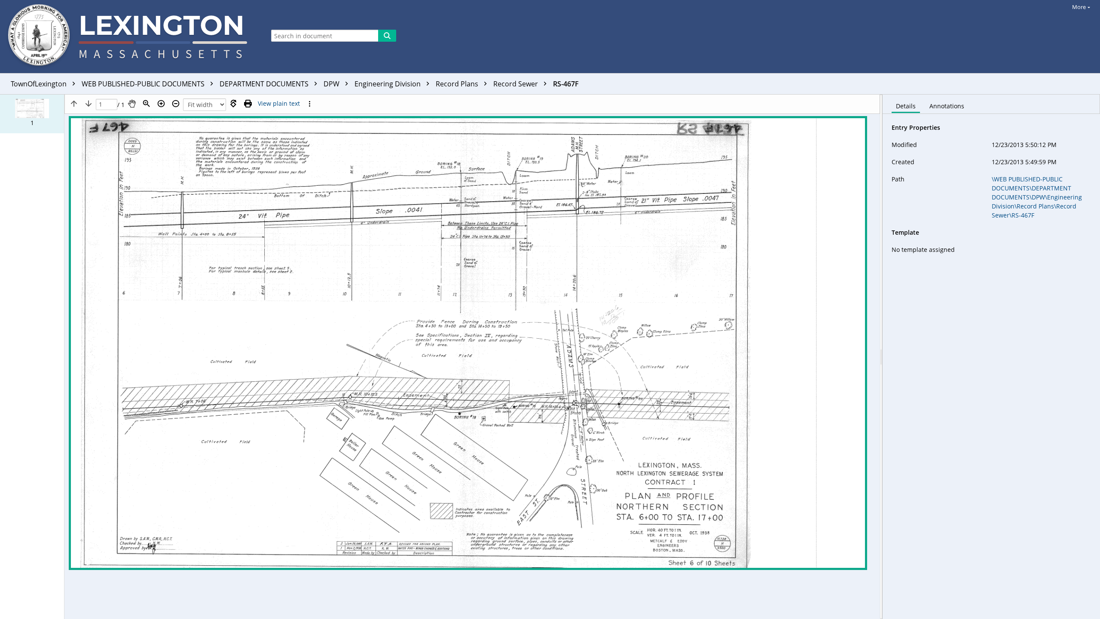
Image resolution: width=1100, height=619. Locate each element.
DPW (332, 84)
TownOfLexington (39, 84)
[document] (991, 357)
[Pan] (132, 103)
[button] (32, 114)
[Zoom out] (175, 103)
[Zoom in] (161, 103)
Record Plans (458, 84)
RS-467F (566, 84)
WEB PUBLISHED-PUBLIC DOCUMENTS (144, 84)
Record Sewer (516, 84)
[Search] (387, 36)
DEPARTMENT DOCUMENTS (265, 84)
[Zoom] (146, 103)
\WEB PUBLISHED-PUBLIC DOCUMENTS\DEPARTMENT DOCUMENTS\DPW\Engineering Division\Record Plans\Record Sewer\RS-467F (1037, 197)
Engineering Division (388, 84)
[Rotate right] (233, 103)
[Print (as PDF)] (248, 103)
